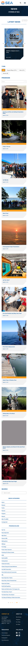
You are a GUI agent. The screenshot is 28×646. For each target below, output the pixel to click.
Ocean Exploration (5, 532)
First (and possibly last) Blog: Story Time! (12, 313)
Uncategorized (4, 522)
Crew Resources (5, 640)
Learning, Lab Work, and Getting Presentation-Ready (13, 112)
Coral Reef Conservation (6, 569)
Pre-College (4, 546)
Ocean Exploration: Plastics (7, 577)
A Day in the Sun (6, 146)
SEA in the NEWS (5, 519)
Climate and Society (6, 563)
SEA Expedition (5, 541)
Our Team (18, 624)
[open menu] (25, 3)
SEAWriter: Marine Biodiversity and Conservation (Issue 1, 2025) (14, 51)
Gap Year (3, 529)
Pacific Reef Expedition (6, 586)
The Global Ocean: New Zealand (8, 594)
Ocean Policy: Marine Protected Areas (9, 580)
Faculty (3, 507)
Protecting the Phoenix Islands (8, 552)
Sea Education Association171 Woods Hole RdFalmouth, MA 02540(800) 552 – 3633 (6, 620)
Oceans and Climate (5, 583)
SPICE (3, 555)
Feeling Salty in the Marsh (9, 413)
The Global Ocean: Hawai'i (7, 591)
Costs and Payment (6, 635)
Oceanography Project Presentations (11, 246)
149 (17, 602)
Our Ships (18, 622)
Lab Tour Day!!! (6, 280)
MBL (2, 575)
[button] (3, 70)
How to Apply (5, 632)
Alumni (3, 502)
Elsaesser (3, 505)
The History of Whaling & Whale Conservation (11, 597)
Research (3, 516)
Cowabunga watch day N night (10, 481)
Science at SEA (4, 538)
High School (4, 535)
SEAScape (3, 544)
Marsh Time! (5, 213)
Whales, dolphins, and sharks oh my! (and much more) (14, 447)
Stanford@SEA (4, 558)
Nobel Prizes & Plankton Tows (9, 380)
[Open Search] (20, 3)
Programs (3, 513)
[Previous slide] (3, 43)
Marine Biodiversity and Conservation (9, 572)
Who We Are (18, 617)
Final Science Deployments (9, 346)
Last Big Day (5, 180)
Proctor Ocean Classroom (7, 549)
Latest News (14, 22)
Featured (3, 510)
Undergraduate (5, 560)
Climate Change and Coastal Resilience (9, 566)
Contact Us (5, 614)
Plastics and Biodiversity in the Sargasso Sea (10, 589)
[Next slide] (24, 43)
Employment (4, 637)
